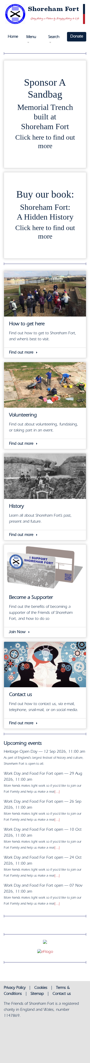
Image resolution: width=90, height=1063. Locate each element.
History (16, 506)
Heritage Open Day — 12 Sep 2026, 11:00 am (44, 752)
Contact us (20, 695)
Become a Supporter (31, 598)
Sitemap (37, 994)
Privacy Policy (15, 988)
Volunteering (23, 415)
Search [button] (53, 37)
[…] (57, 792)
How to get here (26, 324)
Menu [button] (31, 37)
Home (13, 37)
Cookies (40, 988)
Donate (76, 37)
